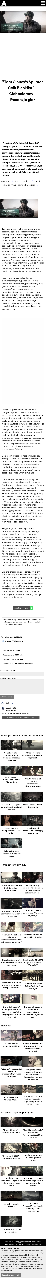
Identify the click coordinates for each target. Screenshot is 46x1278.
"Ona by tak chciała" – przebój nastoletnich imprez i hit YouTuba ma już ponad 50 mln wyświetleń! (11, 1012)
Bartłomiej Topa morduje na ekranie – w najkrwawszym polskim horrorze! (33, 889)
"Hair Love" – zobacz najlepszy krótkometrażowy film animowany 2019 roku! (11, 938)
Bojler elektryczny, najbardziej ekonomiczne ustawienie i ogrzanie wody (33, 1012)
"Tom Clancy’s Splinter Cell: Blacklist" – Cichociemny (11, 888)
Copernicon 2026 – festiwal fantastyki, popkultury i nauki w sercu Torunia (33, 1100)
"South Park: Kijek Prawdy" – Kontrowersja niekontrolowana (33, 782)
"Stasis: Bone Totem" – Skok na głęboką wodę (33, 1157)
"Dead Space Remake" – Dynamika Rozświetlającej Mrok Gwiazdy (33, 1134)
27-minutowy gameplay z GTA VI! (11, 1045)
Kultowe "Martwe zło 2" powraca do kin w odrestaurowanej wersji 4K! (33, 1047)
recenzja (5, 181)
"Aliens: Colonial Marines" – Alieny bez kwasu (11, 853)
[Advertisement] (23, 361)
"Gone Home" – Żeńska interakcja (32, 806)
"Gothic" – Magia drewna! (11, 1205)
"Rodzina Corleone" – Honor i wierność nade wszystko (11, 962)
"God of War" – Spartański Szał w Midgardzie (11, 779)
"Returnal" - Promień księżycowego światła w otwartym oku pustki (33, 1182)
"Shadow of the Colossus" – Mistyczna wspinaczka (33, 755)
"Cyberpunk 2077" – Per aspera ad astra (11, 1157)
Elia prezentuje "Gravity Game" (11, 1098)
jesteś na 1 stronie (21, 608)
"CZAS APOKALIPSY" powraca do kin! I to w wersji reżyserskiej (11, 985)
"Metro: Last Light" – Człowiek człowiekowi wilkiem (11, 807)
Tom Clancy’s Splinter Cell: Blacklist (18, 185)
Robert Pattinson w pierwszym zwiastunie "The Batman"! (11, 914)
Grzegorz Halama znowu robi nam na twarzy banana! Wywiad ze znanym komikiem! (33, 1074)
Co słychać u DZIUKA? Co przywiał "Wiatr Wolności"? (33, 962)
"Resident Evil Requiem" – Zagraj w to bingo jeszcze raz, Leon (11, 1182)
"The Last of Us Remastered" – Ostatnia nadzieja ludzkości (11, 756)
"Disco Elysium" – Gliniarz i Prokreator (11, 1131)
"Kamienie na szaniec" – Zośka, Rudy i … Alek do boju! (33, 986)
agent (37, 181)
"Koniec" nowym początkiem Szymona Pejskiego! (33, 913)
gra (16, 181)
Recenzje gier (17, 659)
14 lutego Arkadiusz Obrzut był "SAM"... (33, 936)
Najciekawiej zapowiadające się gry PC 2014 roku (33, 830)
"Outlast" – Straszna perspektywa (11, 1230)
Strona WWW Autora (14, 641)
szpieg (26, 181)
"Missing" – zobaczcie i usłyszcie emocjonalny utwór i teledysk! (11, 1073)
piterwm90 (14, 637)
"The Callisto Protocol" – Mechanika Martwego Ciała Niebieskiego (33, 1207)
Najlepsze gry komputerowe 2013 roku (11, 830)
